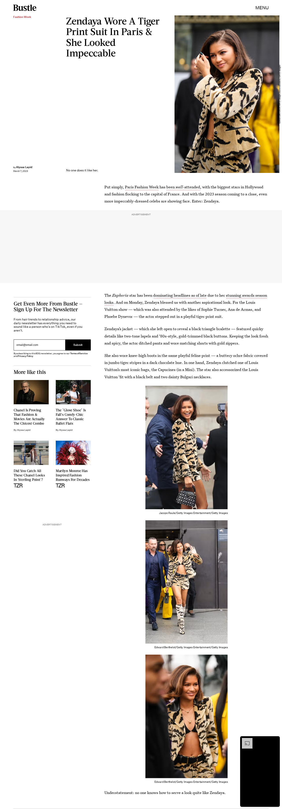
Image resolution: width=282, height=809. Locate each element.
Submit (78, 345)
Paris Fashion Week (142, 186)
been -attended (183, 186)
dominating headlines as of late (180, 295)
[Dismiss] (274, 740)
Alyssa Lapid (24, 167)
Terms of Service (78, 353)
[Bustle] (24, 7)
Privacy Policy (25, 356)
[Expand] (245, 740)
